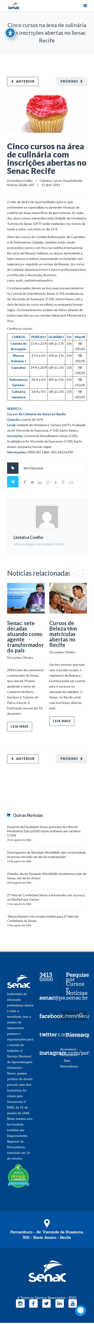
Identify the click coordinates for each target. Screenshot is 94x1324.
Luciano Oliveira (22, 657)
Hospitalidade (72, 180)
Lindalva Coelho (22, 180)
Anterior (25, 81)
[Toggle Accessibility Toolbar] (10, 32)
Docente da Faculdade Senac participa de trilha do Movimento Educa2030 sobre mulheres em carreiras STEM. (44, 831)
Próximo (69, 81)
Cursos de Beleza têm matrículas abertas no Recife (63, 634)
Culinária (45, 180)
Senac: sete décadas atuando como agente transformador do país (25, 636)
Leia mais (20, 726)
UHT (32, 185)
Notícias (12, 185)
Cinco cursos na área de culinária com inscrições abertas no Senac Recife (46, 158)
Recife (23, 185)
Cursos (57, 180)
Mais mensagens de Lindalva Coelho (38, 544)
